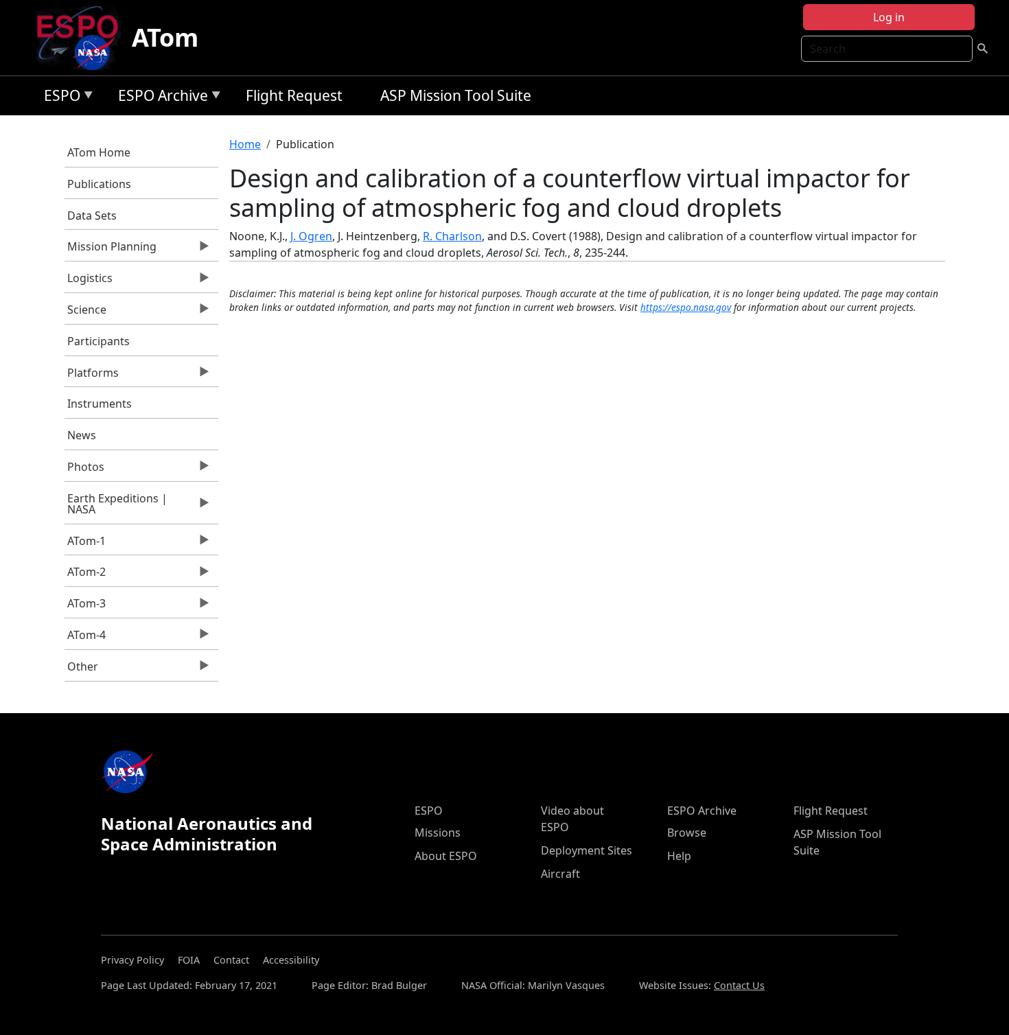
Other (82, 670)
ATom (165, 37)
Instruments (99, 403)
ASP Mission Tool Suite (455, 95)
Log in (889, 17)
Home (245, 144)
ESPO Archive (159, 98)
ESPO (58, 98)
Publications (99, 183)
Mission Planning (111, 250)
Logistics (89, 281)
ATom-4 (85, 638)
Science (86, 313)
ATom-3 (85, 607)
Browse (686, 832)
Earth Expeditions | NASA (116, 507)
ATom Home (98, 152)
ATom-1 (85, 544)
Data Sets (92, 215)
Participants (98, 341)
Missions (438, 832)
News (81, 435)
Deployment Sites (586, 850)
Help (679, 855)
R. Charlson (452, 236)
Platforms (92, 376)
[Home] (83, 37)
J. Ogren (311, 236)
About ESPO (446, 855)
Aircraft (560, 873)
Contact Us (739, 985)
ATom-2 (85, 575)
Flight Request (294, 95)
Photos (85, 470)
